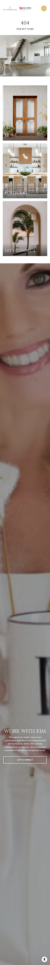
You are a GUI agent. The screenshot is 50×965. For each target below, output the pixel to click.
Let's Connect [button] (25, 760)
